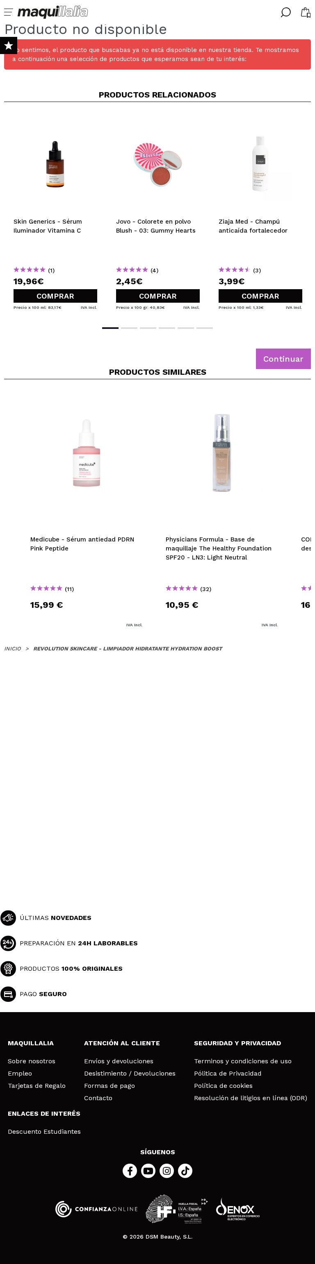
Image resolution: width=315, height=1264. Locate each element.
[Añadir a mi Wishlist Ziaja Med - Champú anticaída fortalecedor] (260, 121)
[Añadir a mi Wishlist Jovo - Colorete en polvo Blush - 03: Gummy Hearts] (158, 121)
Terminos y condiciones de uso (243, 1061)
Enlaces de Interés (44, 1113)
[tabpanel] (55, 213)
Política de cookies (223, 1086)
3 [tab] (148, 328)
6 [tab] (204, 328)
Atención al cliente (122, 1043)
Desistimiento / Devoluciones (130, 1073)
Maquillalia (31, 1043)
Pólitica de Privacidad (228, 1073)
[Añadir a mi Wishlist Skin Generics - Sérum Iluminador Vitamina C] (55, 121)
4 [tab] (167, 328)
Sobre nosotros (31, 1061)
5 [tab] (186, 328)
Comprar (55, 296)
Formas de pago (109, 1086)
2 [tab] (129, 328)
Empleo (20, 1073)
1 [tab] (110, 328)
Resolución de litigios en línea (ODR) (250, 1098)
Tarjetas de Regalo (37, 1086)
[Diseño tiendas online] (238, 1209)
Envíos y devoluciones (118, 1061)
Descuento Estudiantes (44, 1131)
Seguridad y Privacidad (237, 1043)
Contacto (98, 1098)
